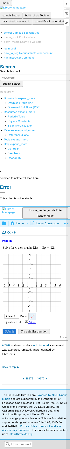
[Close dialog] (2, 192)
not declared (41, 345)
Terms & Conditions (50, 426)
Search (7, 444)
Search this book (10, 71)
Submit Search (12, 83)
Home (20, 223)
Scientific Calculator (20, 125)
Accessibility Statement (16, 430)
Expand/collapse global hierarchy (6, 223)
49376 (6, 345)
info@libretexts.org (20, 433)
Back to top (9, 367)
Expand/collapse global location (66, 222)
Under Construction (48, 223)
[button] (14, 153)
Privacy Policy (28, 426)
